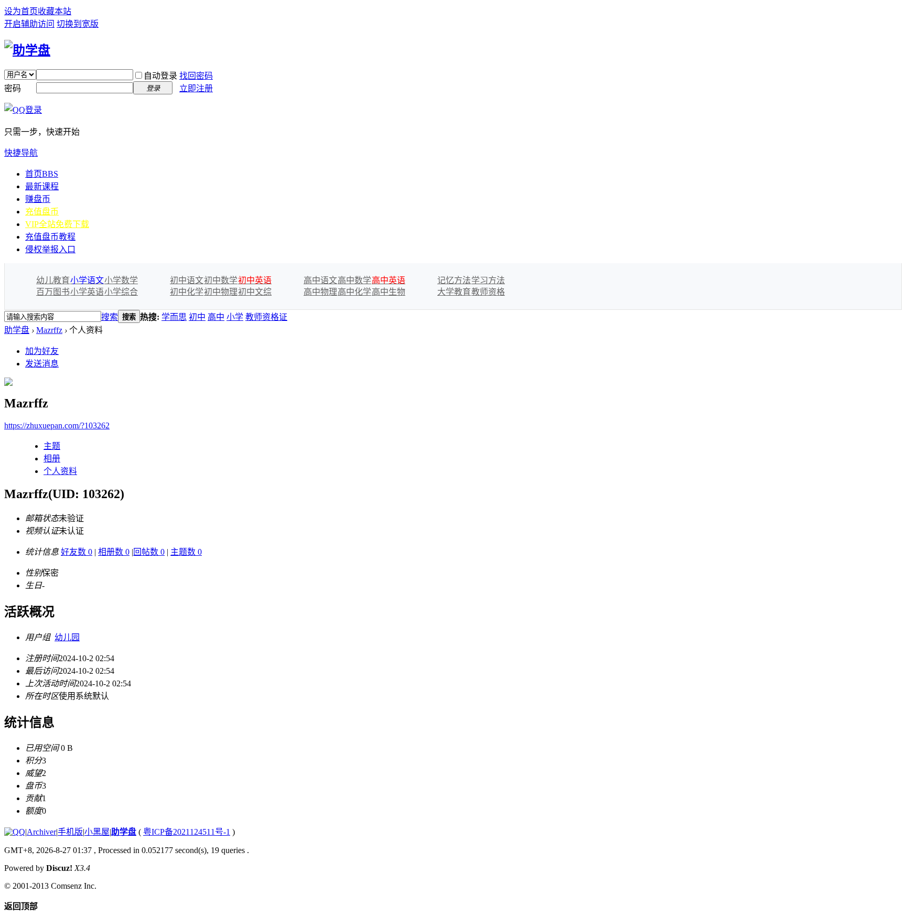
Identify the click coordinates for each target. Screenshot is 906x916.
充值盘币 (42, 211)
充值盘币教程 (50, 236)
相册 (52, 458)
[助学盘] (27, 50)
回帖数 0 (149, 551)
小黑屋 (97, 831)
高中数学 (354, 280)
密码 (12, 88)
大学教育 (454, 291)
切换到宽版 (78, 23)
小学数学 (121, 280)
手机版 (70, 831)
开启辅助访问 (29, 23)
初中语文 (186, 280)
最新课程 (42, 186)
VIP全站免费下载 (57, 224)
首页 (41, 173)
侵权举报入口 (50, 249)
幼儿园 (67, 637)
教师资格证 (266, 316)
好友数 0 (76, 551)
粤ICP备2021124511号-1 (186, 831)
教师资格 (488, 291)
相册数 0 (114, 551)
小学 (234, 316)
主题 (52, 445)
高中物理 (320, 291)
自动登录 (160, 75)
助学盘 (16, 330)
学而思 (174, 316)
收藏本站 (54, 11)
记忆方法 (454, 280)
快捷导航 (21, 152)
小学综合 (121, 291)
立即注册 (196, 88)
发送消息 (42, 363)
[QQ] (14, 831)
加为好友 (42, 351)
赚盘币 (37, 199)
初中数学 (221, 280)
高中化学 (354, 291)
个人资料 (60, 471)
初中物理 (221, 291)
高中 (216, 316)
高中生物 (388, 291)
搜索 (109, 316)
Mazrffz (49, 330)
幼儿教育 (53, 280)
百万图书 (53, 291)
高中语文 (320, 280)
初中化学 (186, 291)
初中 (197, 316)
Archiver (41, 831)
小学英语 (87, 291)
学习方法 (488, 280)
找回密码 (196, 75)
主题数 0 (186, 551)
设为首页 (21, 11)
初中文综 (255, 291)
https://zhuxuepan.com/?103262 (57, 425)
